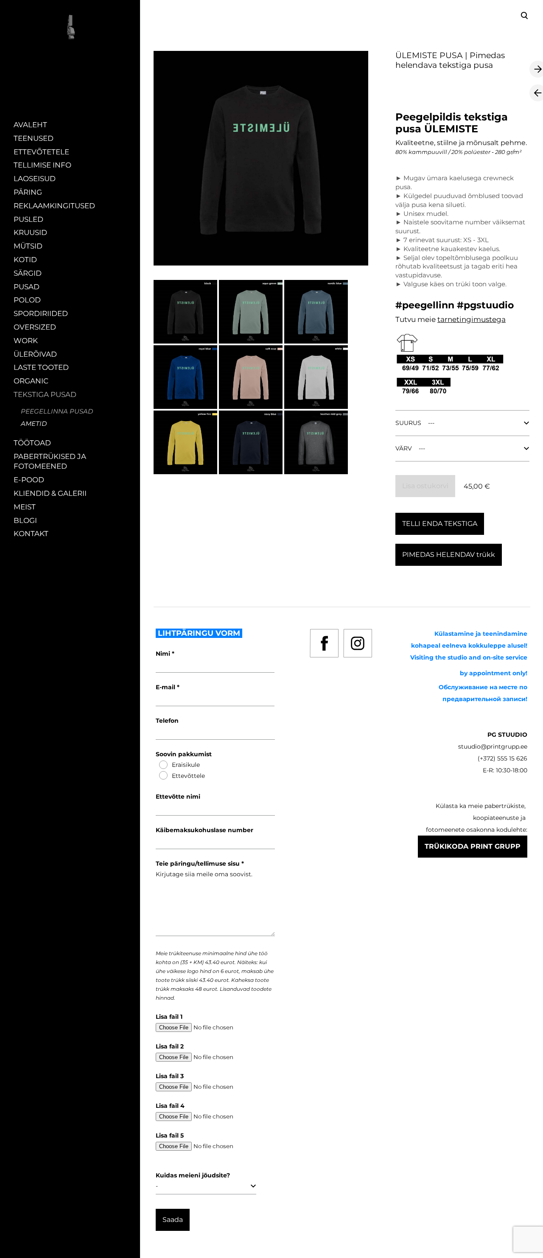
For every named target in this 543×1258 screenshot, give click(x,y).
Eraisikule (186, 765)
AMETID (34, 423)
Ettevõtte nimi (178, 796)
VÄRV (403, 448)
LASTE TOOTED (41, 367)
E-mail (166, 687)
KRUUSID (30, 232)
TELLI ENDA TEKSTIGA (439, 524)
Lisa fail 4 (170, 1106)
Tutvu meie (416, 319)
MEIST (25, 507)
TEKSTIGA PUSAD (45, 394)
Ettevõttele (188, 776)
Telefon (167, 720)
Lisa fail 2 (170, 1046)
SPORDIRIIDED (41, 313)
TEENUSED (33, 138)
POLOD (27, 300)
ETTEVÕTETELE (41, 152)
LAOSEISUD (35, 178)
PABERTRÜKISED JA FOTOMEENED (50, 461)
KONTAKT (31, 533)
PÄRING (28, 192)
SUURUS (408, 423)
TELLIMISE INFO (42, 165)
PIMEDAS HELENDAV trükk (448, 555)
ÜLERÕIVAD (35, 354)
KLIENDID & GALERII (50, 493)
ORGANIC (31, 381)
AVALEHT (30, 124)
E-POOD (29, 479)
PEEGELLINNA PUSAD (57, 411)
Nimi (164, 653)
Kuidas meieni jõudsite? (193, 1175)
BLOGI (25, 520)
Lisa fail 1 (169, 1016)
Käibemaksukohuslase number (204, 830)
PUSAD (26, 286)
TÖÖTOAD (32, 443)
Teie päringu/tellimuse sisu (198, 863)
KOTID (25, 259)
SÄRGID (28, 273)
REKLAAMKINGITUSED (54, 205)
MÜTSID (28, 246)
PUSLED (28, 219)
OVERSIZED (35, 327)
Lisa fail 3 (170, 1076)
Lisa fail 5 (170, 1135)
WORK (26, 340)
